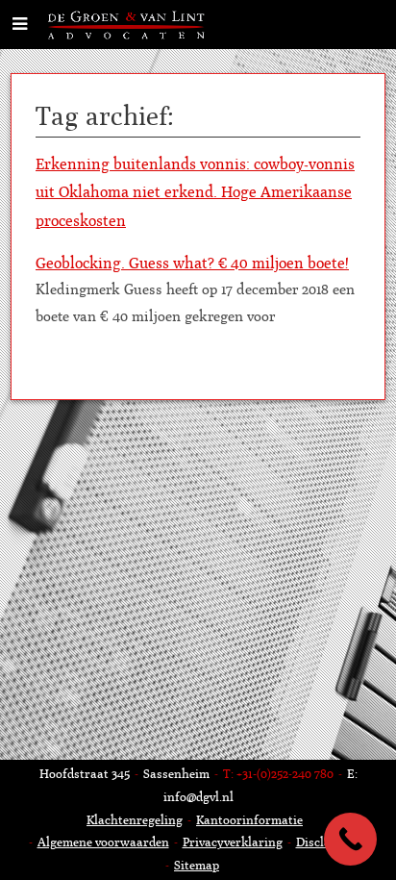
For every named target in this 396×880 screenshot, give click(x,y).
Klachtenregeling (135, 820)
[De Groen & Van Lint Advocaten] (128, 23)
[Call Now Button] (350, 839)
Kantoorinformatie (249, 820)
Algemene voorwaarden (103, 842)
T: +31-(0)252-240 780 (278, 774)
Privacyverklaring (233, 842)
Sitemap (196, 865)
